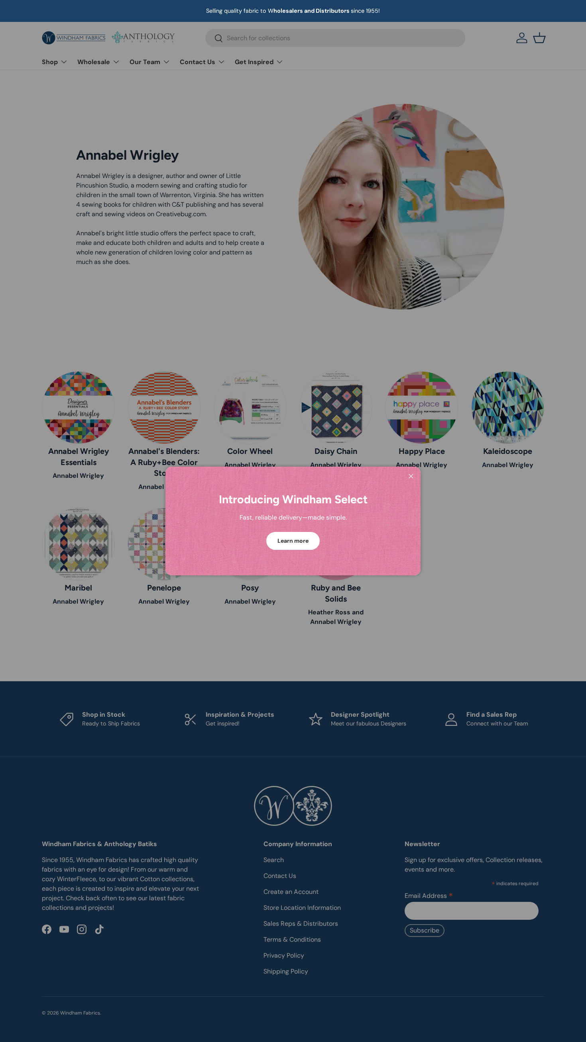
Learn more (293, 540)
